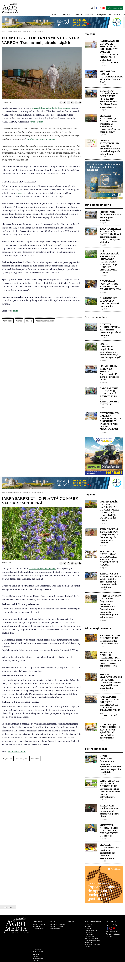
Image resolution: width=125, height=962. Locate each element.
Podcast (66, 15)
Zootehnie (26, 31)
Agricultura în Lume (56, 926)
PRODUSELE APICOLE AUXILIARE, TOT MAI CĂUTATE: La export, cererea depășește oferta (110, 659)
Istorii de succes (55, 928)
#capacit (29, 321)
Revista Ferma (36, 121)
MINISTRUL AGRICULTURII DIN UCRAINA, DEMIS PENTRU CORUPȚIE (109, 830)
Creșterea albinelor (38, 31)
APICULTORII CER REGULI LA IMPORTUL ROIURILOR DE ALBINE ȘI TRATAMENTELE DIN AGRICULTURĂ (110, 706)
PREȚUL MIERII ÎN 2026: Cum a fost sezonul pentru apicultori (110, 216)
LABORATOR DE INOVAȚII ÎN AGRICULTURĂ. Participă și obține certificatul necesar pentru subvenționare (110, 788)
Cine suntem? (37, 921)
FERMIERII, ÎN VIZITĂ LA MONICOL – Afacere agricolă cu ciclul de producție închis (110, 373)
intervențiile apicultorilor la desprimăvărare (52, 108)
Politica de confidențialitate (38, 927)
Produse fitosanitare (91, 938)
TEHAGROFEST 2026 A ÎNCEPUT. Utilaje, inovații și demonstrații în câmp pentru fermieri (109, 536)
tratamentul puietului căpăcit (42, 139)
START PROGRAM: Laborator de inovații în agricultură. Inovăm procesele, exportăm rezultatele (110, 764)
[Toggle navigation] (53, 8)
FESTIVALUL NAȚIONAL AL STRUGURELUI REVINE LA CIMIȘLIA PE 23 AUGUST (109, 558)
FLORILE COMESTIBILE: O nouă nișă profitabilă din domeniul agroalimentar (110, 851)
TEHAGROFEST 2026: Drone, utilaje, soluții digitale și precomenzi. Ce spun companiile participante (110, 580)
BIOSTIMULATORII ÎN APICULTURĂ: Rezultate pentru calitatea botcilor (110, 639)
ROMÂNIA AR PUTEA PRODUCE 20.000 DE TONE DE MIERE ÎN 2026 (110, 285)
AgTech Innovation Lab (114, 8)
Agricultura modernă (14, 31)
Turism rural (89, 924)
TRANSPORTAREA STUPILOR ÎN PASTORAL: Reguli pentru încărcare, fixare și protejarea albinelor (110, 235)
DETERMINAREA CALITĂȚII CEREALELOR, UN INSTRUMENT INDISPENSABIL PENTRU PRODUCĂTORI (110, 421)
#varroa (19, 321)
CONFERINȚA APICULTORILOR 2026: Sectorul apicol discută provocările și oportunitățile (110, 731)
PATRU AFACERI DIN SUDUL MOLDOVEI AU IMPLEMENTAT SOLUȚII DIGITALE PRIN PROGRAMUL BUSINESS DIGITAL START (109, 52)
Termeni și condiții (39, 924)
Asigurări (36, 960)
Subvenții (36, 954)
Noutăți (53, 921)
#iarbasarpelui (21, 759)
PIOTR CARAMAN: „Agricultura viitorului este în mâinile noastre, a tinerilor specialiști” (110, 350)
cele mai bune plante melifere (42, 568)
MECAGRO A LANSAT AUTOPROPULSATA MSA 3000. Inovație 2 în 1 (110, 76)
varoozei (19, 193)
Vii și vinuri (88, 926)
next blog (8, 907)
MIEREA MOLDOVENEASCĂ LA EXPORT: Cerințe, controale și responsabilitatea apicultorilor (110, 681)
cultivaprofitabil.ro (17, 751)
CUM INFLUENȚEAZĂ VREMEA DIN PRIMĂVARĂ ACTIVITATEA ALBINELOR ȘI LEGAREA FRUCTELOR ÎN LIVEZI (109, 262)
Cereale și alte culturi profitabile (91, 931)
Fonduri (35, 956)
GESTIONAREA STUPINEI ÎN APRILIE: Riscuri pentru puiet (109, 302)
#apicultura (35, 759)
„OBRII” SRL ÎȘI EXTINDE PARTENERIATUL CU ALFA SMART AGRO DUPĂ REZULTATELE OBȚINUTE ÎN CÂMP (110, 511)
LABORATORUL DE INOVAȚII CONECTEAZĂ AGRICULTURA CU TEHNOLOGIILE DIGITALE (109, 396)
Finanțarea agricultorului (38, 950)
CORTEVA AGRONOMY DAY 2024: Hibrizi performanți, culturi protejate (110, 329)
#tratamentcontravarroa (45, 321)
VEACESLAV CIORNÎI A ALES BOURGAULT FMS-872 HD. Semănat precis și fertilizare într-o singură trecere (109, 98)
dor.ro (15, 310)
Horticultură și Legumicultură (89, 935)
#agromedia (7, 321)
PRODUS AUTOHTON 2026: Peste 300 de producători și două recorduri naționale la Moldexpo (110, 147)
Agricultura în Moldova (57, 924)
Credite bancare (38, 958)
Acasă (3, 31)
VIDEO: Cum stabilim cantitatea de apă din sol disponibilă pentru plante (110, 811)
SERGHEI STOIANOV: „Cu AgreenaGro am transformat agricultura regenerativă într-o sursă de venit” (110, 123)
